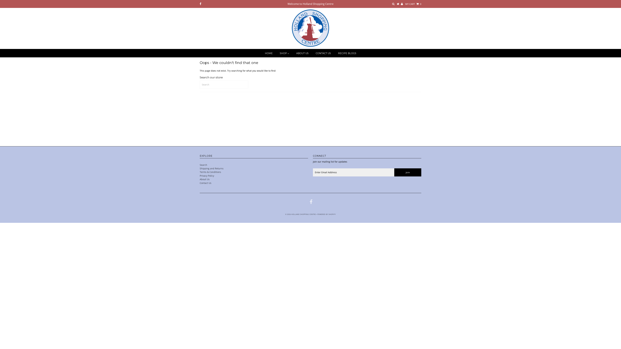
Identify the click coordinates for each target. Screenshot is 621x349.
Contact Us (205, 183)
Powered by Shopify (326, 214)
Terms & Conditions (210, 172)
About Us (205, 179)
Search (203, 164)
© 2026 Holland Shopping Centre (300, 214)
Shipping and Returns (211, 168)
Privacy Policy (207, 175)
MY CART (413, 3)
